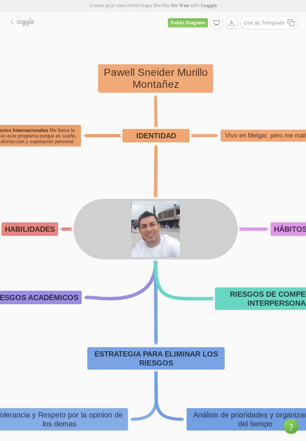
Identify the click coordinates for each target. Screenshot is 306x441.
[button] (291, 426)
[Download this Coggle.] (232, 23)
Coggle (209, 5)
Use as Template (264, 22)
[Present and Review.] (217, 23)
